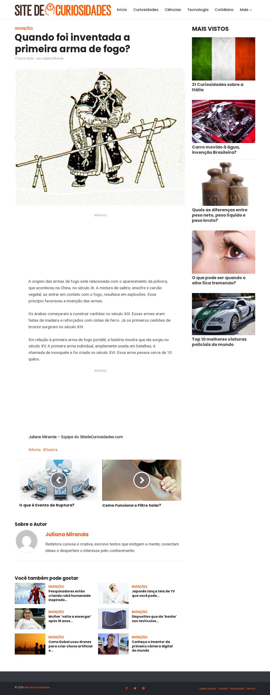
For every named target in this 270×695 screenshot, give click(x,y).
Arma (36, 449)
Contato (223, 688)
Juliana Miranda (52, 58)
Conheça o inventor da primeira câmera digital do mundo (152, 646)
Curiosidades (145, 9)
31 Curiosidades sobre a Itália (217, 87)
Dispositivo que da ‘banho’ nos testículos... (154, 618)
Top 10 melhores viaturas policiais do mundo (219, 341)
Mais (244, 9)
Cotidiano (224, 9)
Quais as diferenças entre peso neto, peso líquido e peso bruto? (219, 215)
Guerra (52, 449)
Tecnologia (197, 9)
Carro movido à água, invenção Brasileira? (216, 149)
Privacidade (237, 688)
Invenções (24, 29)
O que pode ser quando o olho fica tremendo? (219, 280)
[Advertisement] (100, 247)
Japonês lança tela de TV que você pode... (153, 593)
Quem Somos (207, 688)
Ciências (173, 9)
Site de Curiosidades (37, 687)
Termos (250, 688)
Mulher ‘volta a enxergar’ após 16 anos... (70, 618)
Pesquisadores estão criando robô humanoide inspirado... (70, 595)
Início (122, 9)
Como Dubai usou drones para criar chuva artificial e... (71, 646)
